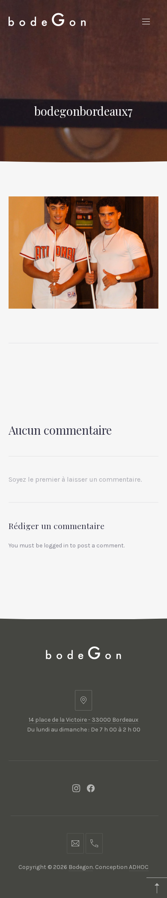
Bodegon (81, 867)
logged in (56, 545)
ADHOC (139, 867)
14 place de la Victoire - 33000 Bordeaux (83, 719)
